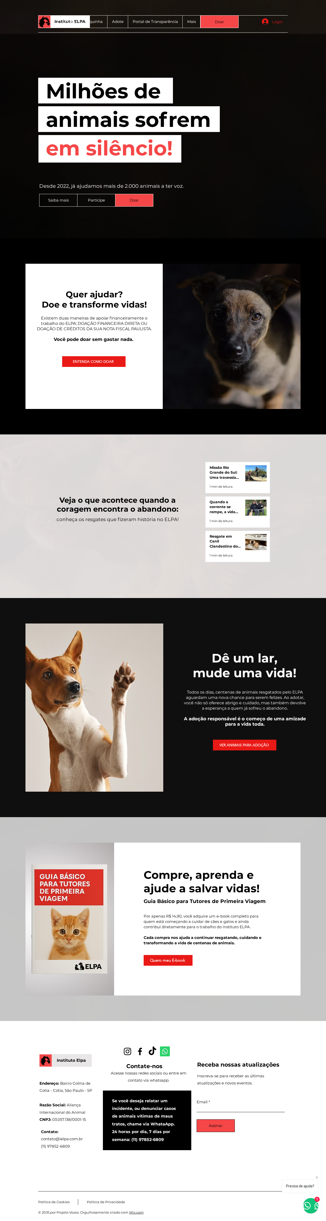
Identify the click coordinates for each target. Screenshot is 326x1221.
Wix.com (136, 1212)
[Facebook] (140, 1051)
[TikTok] (152, 1051)
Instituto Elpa (71, 1060)
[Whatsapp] (165, 1051)
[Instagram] (127, 1051)
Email (202, 1102)
